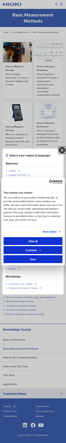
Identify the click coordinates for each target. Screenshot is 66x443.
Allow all (33, 241)
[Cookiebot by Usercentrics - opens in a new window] (49, 182)
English (12, 170)
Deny (33, 259)
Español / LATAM (17, 175)
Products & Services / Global (23, 288)
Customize (31, 250)
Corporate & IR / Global (20, 284)
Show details (49, 231)
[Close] (62, 150)
